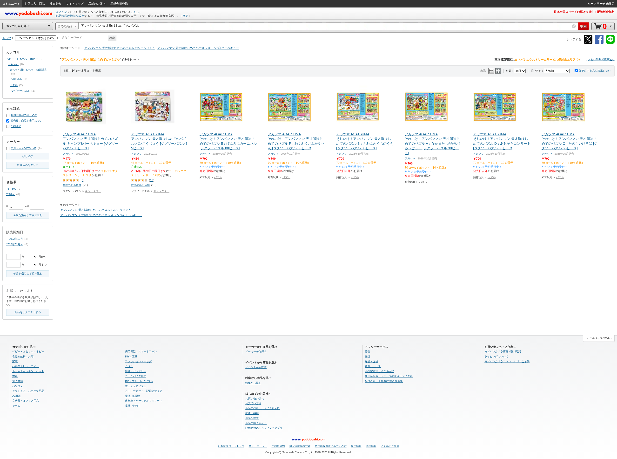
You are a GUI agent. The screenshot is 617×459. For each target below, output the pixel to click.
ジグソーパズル (20, 90)
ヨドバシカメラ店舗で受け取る (503, 351)
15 (151, 180)
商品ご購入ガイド (256, 423)
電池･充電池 (132, 395)
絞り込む (27, 156)
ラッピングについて (496, 356)
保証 (367, 356)
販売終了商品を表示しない (595, 70)
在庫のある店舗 (72, 185)
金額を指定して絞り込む (27, 215)
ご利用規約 (278, 446)
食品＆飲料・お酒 (23, 356)
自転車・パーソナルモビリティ (143, 400)
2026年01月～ (14, 244)
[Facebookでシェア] (599, 42)
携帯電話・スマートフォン (141, 351)
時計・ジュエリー (135, 371)
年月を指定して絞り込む (27, 273)
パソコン (17, 385)
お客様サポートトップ (231, 446)
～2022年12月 (14, 238)
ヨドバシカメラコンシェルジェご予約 (507, 361)
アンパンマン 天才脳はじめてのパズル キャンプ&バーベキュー (198, 48)
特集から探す (253, 382)
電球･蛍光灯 (132, 405)
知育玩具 (16, 78)
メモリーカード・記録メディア (143, 390)
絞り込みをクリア (27, 165)
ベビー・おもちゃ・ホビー (22, 58)
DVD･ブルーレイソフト (139, 381)
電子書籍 (17, 381)
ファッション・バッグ (138, 361)
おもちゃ (13, 64)
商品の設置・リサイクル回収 (262, 408)
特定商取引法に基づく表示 (331, 446)
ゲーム (16, 405)
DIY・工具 (131, 356)
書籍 (15, 376)
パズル (218, 177)
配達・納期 (252, 413)
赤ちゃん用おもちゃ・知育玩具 (28, 69)
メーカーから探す (256, 351)
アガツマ (68, 153)
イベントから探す (256, 367)
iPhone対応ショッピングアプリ (263, 427)
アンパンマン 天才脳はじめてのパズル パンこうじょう (119, 48)
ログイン (61, 12)
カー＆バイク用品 (135, 376)
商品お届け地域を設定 (69, 16)
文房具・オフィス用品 (25, 400)
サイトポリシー (258, 446)
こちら (135, 12)
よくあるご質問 (390, 446)
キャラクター (93, 191)
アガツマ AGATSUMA (23, 148)
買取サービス (373, 366)
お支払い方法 (253, 403)
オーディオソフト (135, 385)
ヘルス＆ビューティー (25, 366)
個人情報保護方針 (299, 446)
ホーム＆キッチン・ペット (28, 371)
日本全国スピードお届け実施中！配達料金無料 (584, 12)
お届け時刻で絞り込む (601, 59)
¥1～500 (11, 188)
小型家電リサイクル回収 (379, 371)
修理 (367, 351)
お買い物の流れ (254, 398)
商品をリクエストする (27, 312)
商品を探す (252, 418)
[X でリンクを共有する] (588, 42)
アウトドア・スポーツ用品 (28, 390)
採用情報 (356, 446)
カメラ (129, 366)
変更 (185, 16)
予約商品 (16, 126)
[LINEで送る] (610, 42)
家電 (15, 361)
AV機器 (16, 395)
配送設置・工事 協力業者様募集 (384, 381)
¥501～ (10, 194)
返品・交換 (371, 361)
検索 (112, 37)
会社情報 (371, 446)
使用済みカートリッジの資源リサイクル (389, 376)
